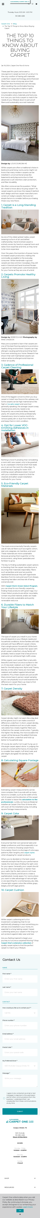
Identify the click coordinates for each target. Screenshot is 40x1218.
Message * (6, 1073)
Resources (9, 1187)
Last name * (6, 987)
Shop (7, 1178)
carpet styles (29, 853)
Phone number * (8, 1020)
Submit (20, 1111)
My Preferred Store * (9, 1060)
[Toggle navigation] (3, 4)
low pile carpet (13, 404)
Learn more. (28, 1207)
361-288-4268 (20, 16)
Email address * (7, 1034)
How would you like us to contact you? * (16, 1008)
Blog (15, 24)
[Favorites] (32, 4)
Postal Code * (7, 1047)
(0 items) (36, 4)
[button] (29, 4)
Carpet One (5, 24)
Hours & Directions (20, 1137)
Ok (20, 1211)
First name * (6, 973)
